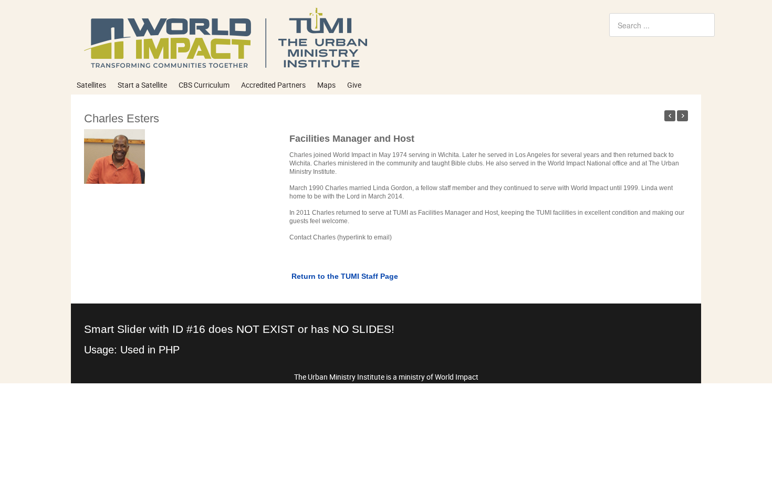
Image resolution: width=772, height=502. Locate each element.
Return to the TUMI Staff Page (343, 276)
